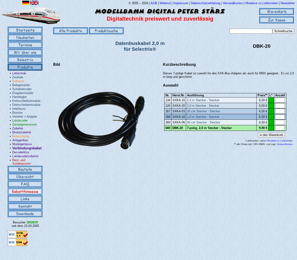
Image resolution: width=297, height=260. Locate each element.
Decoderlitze (20, 152)
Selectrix (25, 59)
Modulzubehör (21, 132)
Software (18, 81)
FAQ (25, 184)
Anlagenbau (20, 140)
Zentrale (17, 77)
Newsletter (288, 3)
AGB (154, 3)
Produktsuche (106, 30)
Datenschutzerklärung (205, 3)
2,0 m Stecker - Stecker (203, 105)
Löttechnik (19, 73)
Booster (17, 112)
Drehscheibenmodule (26, 105)
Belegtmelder (21, 85)
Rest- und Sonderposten (21, 161)
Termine (25, 44)
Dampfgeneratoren (24, 124)
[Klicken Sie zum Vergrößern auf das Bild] (100, 165)
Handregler (19, 97)
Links (25, 198)
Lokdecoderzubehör (25, 156)
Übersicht (25, 176)
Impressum (180, 3)
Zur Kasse (276, 19)
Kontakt (25, 206)
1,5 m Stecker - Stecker (203, 100)
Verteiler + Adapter (24, 116)
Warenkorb (277, 11)
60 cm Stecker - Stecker (203, 122)
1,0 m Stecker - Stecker (203, 117)
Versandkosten (233, 3)
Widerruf (165, 3)
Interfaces (19, 108)
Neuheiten (25, 37)
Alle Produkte (70, 30)
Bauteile (25, 169)
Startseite (25, 30)
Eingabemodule (22, 93)
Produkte (25, 67)
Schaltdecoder (22, 89)
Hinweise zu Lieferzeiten (261, 3)
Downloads (25, 213)
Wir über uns (25, 52)
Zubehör (17, 128)
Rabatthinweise (25, 191)
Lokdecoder (20, 120)
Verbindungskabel (27, 148)
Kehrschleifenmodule (26, 101)
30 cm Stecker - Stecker (203, 111)
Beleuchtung (20, 136)
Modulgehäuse (22, 144)
